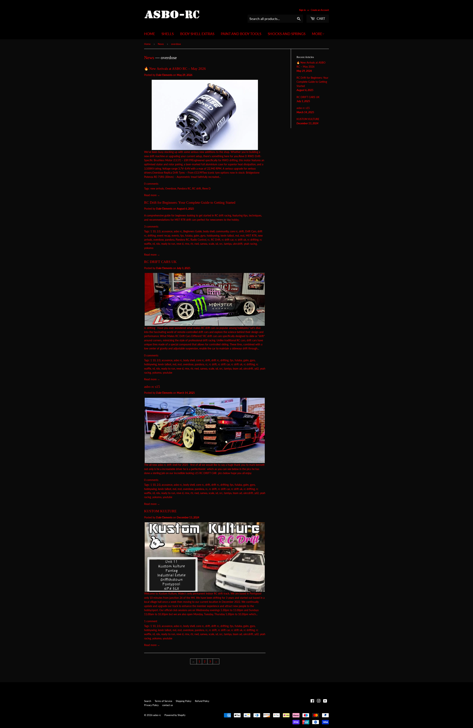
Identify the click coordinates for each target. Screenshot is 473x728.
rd (153, 243)
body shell (209, 231)
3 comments (151, 226)
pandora (169, 239)
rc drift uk (240, 239)
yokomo (148, 247)
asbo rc (178, 231)
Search (147, 701)
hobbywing (213, 235)
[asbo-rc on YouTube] (325, 701)
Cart (320, 18)
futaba (189, 235)
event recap (163, 235)
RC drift (196, 188)
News (161, 43)
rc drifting (252, 239)
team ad (237, 368)
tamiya (228, 243)
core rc (234, 231)
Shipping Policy (183, 701)
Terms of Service (163, 701)
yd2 (256, 368)
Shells (167, 34)
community (222, 231)
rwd (196, 243)
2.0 (158, 231)
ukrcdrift (238, 243)
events (175, 235)
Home (149, 34)
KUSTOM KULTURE (160, 511)
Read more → (152, 195)
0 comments (151, 183)
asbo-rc (157, 715)
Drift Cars (250, 231)
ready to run (168, 243)
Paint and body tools (241, 34)
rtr (191, 243)
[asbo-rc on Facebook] (312, 701)
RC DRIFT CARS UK (160, 262)
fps (182, 235)
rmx (187, 243)
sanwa (203, 243)
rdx (158, 243)
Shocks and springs (286, 34)
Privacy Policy (151, 705)
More (317, 34)
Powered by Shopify (175, 715)
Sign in (302, 10)
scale (211, 243)
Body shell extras (197, 34)
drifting (152, 235)
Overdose (170, 188)
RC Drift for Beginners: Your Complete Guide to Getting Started (189, 202)
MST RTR (251, 235)
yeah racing (250, 243)
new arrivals (157, 188)
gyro (202, 235)
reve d (179, 243)
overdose (158, 239)
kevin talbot (227, 235)
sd (216, 243)
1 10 (153, 231)
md (237, 235)
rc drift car (228, 239)
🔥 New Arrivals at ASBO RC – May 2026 (175, 69)
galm (196, 235)
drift (241, 231)
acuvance (167, 231)
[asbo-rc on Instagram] (319, 701)
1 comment (150, 621)
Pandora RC (184, 188)
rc (208, 239)
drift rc (215, 360)
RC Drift (215, 239)
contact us (167, 705)
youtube (167, 372)
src (221, 243)
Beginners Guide (192, 231)
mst (242, 235)
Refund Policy (202, 701)
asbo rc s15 (152, 387)
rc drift (213, 364)
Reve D (206, 188)
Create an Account (320, 10)
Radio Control (198, 239)
